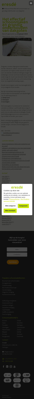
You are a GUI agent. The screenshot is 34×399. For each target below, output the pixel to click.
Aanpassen (23, 206)
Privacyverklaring (14, 199)
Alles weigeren (10, 206)
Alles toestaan (10, 210)
